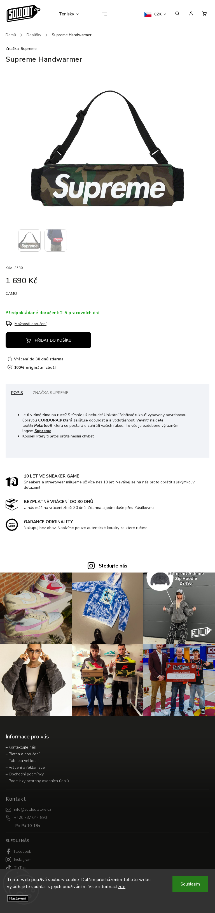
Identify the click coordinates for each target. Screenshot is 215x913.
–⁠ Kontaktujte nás (21, 747)
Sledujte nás (113, 566)
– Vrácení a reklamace (25, 767)
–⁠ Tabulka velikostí (22, 760)
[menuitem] (72, 14)
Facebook (22, 851)
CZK (158, 14)
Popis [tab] (17, 392)
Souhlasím (190, 884)
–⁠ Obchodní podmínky (25, 774)
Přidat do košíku (53, 340)
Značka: (21, 48)
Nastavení (17, 898)
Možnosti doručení (30, 323)
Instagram (22, 859)
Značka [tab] (50, 392)
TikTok (20, 867)
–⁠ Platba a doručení (22, 754)
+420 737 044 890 (30, 817)
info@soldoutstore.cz (32, 809)
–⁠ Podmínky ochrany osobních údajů (37, 781)
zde (122, 886)
